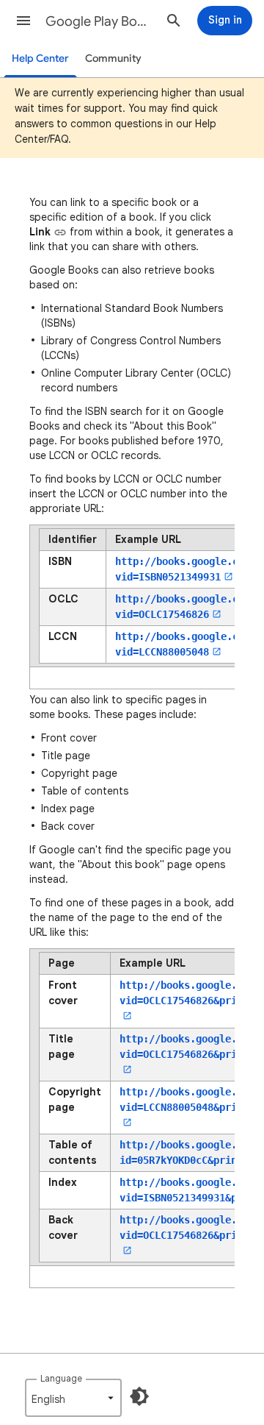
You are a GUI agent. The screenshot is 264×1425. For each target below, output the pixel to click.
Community (113, 58)
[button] (23, 20)
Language (61, 1378)
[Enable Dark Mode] (139, 1396)
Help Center (40, 58)
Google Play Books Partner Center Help (99, 21)
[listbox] (73, 1398)
